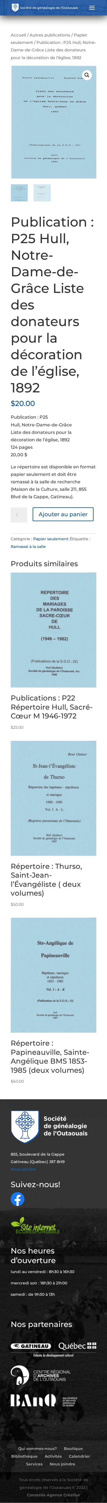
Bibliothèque (24, 1456)
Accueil (18, 35)
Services (34, 1464)
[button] (87, 75)
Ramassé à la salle (28, 546)
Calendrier (79, 1456)
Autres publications (50, 35)
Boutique (73, 1448)
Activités (53, 1456)
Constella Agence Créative (53, 1494)
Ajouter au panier (63, 514)
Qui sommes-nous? (37, 1448)
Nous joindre (23, 1169)
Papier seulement (51, 538)
